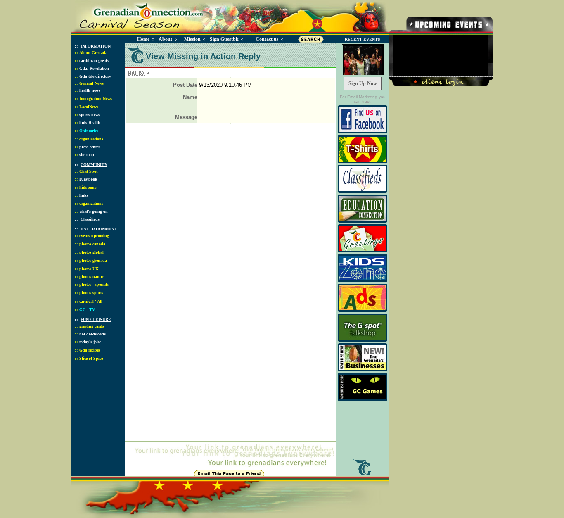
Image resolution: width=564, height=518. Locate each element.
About (165, 39)
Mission (192, 39)
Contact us (267, 39)
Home (143, 39)
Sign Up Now (362, 83)
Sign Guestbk (226, 39)
